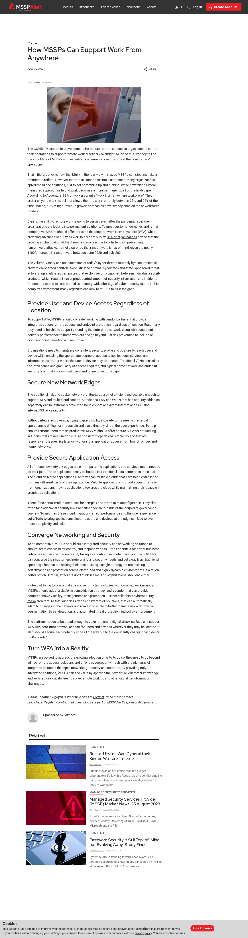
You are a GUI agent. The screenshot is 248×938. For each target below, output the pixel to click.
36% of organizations (122, 237)
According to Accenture (44, 195)
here (39, 702)
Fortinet (98, 697)
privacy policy (143, 933)
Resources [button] (87, 7)
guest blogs (83, 702)
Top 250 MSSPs (110, 7)
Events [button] (68, 7)
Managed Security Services (112, 792)
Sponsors (134, 7)
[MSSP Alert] (25, 6)
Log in (197, 7)
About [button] (151, 7)
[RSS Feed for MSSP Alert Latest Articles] (176, 7)
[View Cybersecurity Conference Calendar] (182, 6)
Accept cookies (202, 928)
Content (33, 43)
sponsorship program (141, 702)
